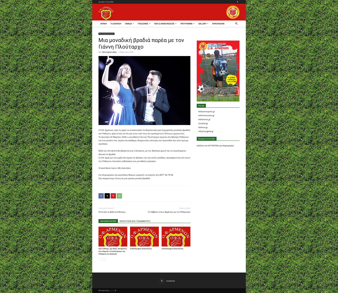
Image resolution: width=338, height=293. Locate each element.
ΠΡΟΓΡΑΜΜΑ (186, 23)
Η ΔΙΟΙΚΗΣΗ (116, 23)
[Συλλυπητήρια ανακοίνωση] (144, 236)
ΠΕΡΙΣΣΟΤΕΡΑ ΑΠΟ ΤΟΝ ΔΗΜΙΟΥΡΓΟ (134, 221)
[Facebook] (238, 2)
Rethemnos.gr (204, 119)
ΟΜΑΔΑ (128, 23)
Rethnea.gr (203, 127)
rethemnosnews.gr (206, 115)
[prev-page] (100, 259)
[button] (236, 24)
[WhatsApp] (119, 196)
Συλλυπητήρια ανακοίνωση (141, 249)
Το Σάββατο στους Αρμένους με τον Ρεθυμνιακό (169, 212)
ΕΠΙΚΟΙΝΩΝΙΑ (218, 23)
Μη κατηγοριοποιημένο (106, 34)
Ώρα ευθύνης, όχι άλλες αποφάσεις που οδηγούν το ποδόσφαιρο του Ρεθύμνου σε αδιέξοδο (112, 251)
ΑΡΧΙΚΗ (103, 23)
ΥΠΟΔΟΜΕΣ (143, 23)
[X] (107, 196)
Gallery (202, 23)
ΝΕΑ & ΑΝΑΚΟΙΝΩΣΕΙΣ (164, 23)
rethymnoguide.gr (205, 131)
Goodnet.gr (203, 123)
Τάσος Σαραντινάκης (109, 52)
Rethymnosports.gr (206, 111)
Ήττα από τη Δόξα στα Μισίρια (111, 212)
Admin (112, 290)
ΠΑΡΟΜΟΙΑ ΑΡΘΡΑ (108, 221)
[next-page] (104, 259)
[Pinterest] (113, 196)
